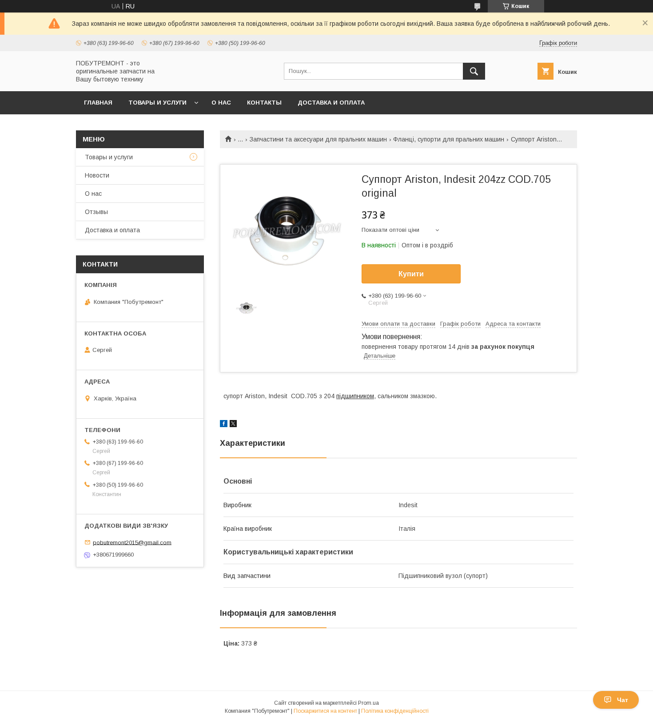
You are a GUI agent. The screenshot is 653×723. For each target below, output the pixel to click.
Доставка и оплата (331, 102)
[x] (233, 424)
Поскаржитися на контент (325, 711)
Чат (622, 699)
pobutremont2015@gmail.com (132, 542)
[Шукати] (474, 71)
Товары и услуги (157, 102)
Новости (97, 175)
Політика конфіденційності (395, 711)
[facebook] (223, 424)
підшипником (355, 396)
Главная (98, 102)
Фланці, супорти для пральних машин (448, 139)
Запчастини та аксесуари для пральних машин (318, 139)
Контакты (264, 102)
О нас (221, 102)
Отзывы (96, 211)
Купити (411, 274)
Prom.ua (368, 703)
